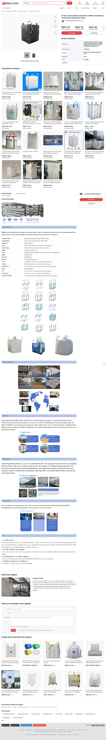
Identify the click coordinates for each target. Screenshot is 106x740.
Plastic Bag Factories (23, 714)
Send (13, 630)
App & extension (85, 8)
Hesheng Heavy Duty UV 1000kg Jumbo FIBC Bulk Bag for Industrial (11, 93)
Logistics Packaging (23, 11)
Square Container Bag (34, 11)
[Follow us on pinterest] (101, 725)
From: (8, 609)
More (3, 720)
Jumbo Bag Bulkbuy (18, 717)
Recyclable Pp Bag (90, 714)
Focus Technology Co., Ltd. (42, 734)
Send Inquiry (71, 33)
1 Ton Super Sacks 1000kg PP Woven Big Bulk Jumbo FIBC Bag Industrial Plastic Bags (11, 152)
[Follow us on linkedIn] (103, 725)
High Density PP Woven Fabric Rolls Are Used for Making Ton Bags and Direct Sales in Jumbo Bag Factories (31, 662)
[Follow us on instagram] (97, 725)
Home (3, 11)
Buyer (68, 8)
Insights (85, 730)
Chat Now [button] (95, 33)
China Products (29, 730)
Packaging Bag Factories (9, 714)
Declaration (69, 734)
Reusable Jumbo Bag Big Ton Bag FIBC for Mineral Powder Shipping (94, 122)
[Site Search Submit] (69, 3)
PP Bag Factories (36, 714)
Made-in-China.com (46, 731)
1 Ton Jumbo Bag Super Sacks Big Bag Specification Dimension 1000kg (94, 93)
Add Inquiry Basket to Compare (30, 61)
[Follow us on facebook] (92, 725)
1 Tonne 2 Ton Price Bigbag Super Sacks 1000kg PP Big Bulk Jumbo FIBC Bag (73, 122)
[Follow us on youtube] (99, 725)
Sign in (102, 4)
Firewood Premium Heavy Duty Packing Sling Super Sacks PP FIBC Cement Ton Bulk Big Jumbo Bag (94, 152)
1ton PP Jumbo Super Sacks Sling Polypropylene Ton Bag (10, 122)
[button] (65, 3)
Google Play (15, 725)
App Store (5, 725)
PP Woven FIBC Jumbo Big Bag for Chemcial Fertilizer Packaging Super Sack (94, 692)
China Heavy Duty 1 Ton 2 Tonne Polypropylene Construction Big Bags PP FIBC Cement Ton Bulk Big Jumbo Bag (52, 93)
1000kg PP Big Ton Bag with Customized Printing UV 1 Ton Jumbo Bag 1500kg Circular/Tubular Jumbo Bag (32, 123)
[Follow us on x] (94, 725)
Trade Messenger (26, 725)
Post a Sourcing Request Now (45, 630)
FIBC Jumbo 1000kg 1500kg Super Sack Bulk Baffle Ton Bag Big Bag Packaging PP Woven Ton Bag (72, 152)
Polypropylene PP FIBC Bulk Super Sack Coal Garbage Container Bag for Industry (10, 662)
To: (9, 613)
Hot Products (21, 730)
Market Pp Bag (68, 714)
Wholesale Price (62, 730)
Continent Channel (71, 730)
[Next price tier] (104, 27)
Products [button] (26, 3)
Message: (8, 617)
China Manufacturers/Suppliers (40, 730)
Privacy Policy (77, 734)
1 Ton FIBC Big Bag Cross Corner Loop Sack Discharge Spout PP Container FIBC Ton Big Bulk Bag (11, 692)
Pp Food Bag (59, 714)
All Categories (7, 8)
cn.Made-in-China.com (67, 731)
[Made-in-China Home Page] (10, 3)
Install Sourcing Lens (40, 725)
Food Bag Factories (47, 714)
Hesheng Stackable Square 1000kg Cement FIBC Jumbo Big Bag (10, 181)
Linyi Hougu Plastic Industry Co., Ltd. (74, 20)
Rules (103, 8)
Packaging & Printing (11, 11)
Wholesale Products (53, 730)
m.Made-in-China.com (56, 731)
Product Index (79, 730)
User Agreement (61, 734)
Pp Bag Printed (79, 714)
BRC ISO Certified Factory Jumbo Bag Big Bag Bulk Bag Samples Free (52, 152)
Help (77, 8)
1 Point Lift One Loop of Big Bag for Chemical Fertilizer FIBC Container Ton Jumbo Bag (74, 662)
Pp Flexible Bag (6, 717)
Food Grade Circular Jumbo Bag (30, 151)
